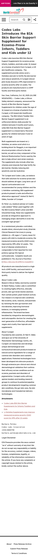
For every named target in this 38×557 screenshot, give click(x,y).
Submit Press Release (19, 549)
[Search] (23, 19)
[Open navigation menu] (4, 20)
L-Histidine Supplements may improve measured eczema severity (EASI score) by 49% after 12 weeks (19, 415)
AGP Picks (5, 3)
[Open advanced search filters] (29, 19)
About (9, 544)
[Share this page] (34, 20)
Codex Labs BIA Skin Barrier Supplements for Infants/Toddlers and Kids (19, 406)
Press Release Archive (22, 544)
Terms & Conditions (19, 553)
